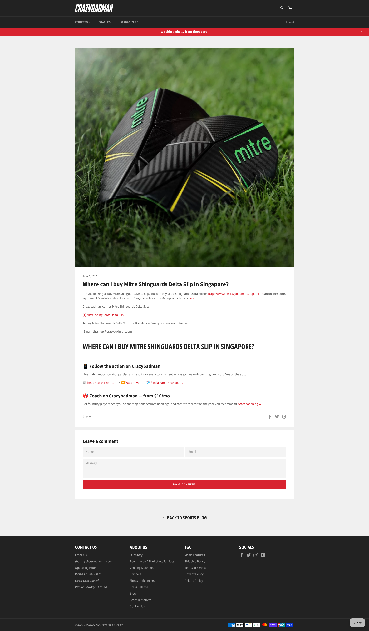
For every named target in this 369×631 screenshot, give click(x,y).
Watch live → (134, 382)
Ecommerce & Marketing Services (152, 561)
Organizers (130, 22)
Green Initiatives (140, 600)
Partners (135, 574)
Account (290, 22)
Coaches (105, 22)
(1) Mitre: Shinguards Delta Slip (103, 315)
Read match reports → (102, 382)
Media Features (194, 555)
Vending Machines (142, 568)
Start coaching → (250, 404)
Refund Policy (193, 580)
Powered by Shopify (112, 625)
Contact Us (137, 606)
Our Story (136, 555)
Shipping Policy (194, 561)
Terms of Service (195, 568)
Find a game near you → (167, 382)
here (191, 298)
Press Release (139, 587)
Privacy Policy (194, 574)
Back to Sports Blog (186, 517)
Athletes (82, 22)
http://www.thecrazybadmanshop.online (235, 294)
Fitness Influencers (142, 580)
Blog (133, 593)
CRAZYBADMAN (92, 625)
